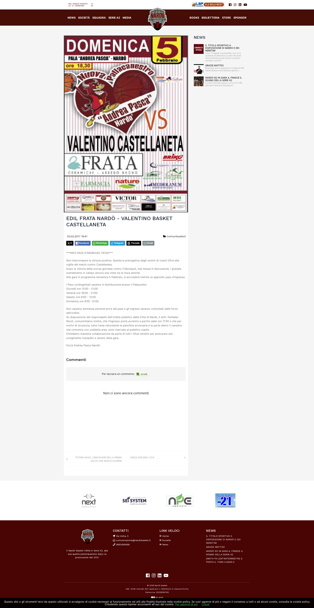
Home (165, 536)
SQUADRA (99, 17)
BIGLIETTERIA (210, 17)
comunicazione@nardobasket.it (133, 540)
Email (150, 243)
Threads (135, 243)
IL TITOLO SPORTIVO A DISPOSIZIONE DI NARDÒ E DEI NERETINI (222, 48)
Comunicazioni (176, 236)
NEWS (72, 17)
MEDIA (127, 17)
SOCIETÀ (84, 17)
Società (166, 540)
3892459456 (122, 544)
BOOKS (194, 17)
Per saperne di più (186, 604)
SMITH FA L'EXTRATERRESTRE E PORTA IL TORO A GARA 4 (224, 560)
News (164, 544)
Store (226, 17)
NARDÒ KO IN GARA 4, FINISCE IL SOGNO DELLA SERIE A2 (223, 79)
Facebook (84, 243)
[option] (89, 500)
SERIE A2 (114, 17)
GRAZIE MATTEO (214, 65)
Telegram (118, 243)
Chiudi (205, 604)
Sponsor (240, 17)
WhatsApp (101, 243)
